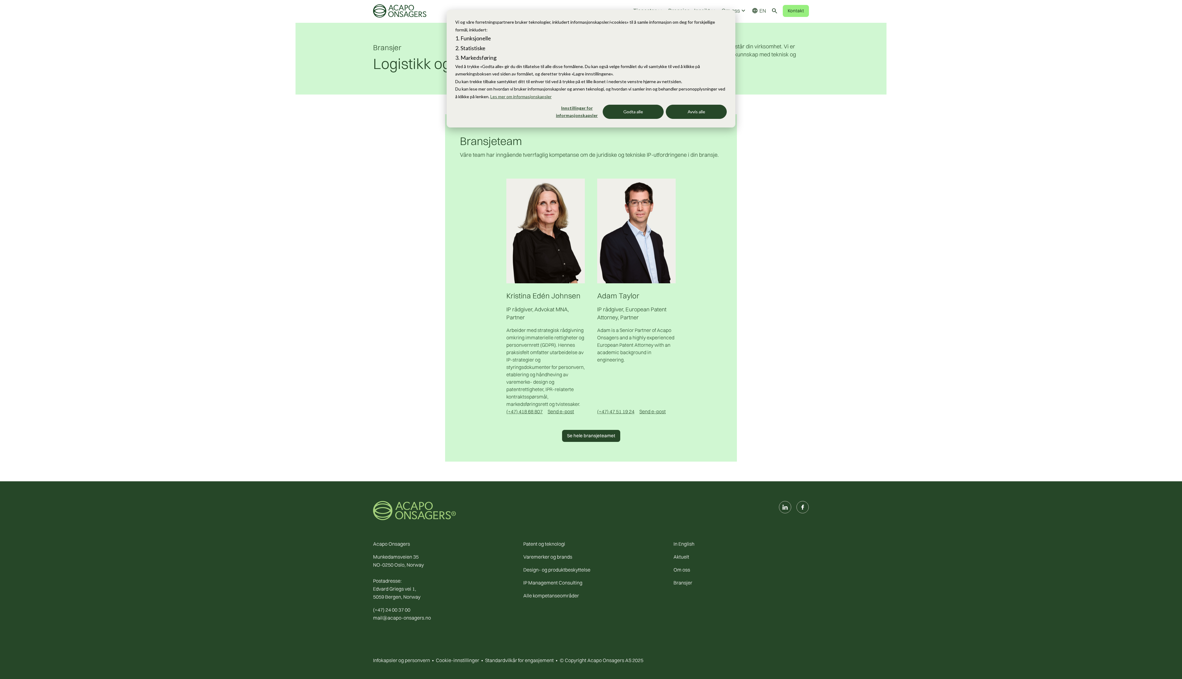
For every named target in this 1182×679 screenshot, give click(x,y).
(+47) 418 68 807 (524, 411)
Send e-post (561, 411)
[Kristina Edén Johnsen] (545, 230)
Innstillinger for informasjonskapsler (577, 111)
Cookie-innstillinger (457, 660)
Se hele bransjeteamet (591, 436)
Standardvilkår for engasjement (519, 660)
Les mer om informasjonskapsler (521, 96)
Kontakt (796, 11)
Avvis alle (696, 111)
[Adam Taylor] (636, 230)
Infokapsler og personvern (401, 660)
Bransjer (387, 47)
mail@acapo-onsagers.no (402, 618)
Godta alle (633, 111)
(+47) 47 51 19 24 (615, 411)
